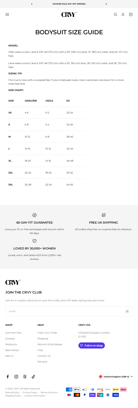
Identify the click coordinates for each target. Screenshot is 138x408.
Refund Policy (12, 392)
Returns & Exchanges (50, 344)
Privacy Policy (30, 392)
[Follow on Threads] (25, 376)
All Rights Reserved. (30, 388)
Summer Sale (13, 332)
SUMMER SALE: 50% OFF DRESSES (69, 4)
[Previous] (31, 4)
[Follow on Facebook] (7, 376)
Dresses (10, 338)
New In (9, 355)
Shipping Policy (13, 395)
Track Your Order (47, 332)
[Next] (106, 4)
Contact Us (44, 355)
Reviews (42, 361)
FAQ (40, 350)
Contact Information (34, 395)
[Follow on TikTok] (33, 376)
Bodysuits (11, 344)
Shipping (43, 338)
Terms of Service (49, 392)
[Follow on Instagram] (16, 376)
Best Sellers (12, 350)
